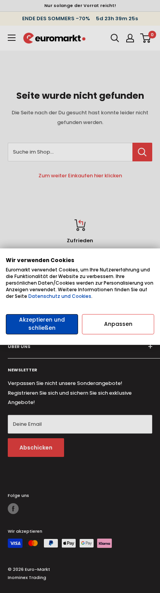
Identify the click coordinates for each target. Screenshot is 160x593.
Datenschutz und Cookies (59, 295)
